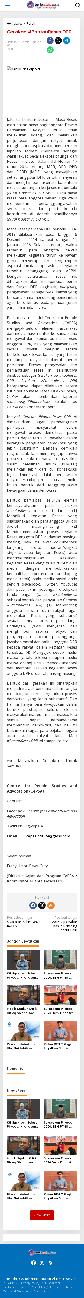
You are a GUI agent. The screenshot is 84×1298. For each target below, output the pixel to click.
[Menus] (7, 5)
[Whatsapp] (50, 49)
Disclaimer (52, 1283)
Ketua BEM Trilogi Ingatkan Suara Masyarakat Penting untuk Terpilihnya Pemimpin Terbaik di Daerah (59, 1046)
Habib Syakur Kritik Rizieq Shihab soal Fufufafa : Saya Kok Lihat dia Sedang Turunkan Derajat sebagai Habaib (22, 1011)
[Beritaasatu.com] (43, 5)
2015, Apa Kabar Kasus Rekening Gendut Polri (64, 924)
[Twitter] (42, 905)
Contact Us (41, 1291)
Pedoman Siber (15, 1287)
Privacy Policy (30, 1283)
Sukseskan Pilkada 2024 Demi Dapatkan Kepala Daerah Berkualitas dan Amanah (60, 1011)
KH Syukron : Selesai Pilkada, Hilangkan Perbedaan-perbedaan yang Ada (22, 975)
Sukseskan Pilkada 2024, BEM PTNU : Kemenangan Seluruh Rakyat (60, 975)
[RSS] (51, 905)
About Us (38, 1287)
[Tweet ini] (58, 40)
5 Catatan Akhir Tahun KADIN (24, 921)
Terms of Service (16, 1291)
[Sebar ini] (50, 40)
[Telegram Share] (66, 40)
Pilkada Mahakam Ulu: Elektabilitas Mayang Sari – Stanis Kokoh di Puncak (23, 1046)
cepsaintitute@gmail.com (48, 836)
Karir (10, 1283)
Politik (10, 48)
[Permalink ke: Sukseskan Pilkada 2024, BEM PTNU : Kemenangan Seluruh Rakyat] (60, 960)
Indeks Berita (59, 1287)
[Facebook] (33, 905)
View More (42, 1215)
